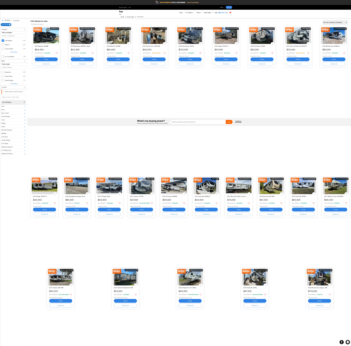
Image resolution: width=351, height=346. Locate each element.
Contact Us (46, 64)
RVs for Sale (130, 16)
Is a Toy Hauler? (9, 56)
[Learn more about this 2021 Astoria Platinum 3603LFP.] (298, 35)
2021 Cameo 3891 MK (56, 287)
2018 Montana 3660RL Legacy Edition (81, 46)
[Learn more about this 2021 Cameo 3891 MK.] (60, 277)
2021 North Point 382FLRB (151, 46)
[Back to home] (121, 13)
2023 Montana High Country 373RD (237, 196)
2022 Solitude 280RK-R (202, 196)
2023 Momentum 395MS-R (331, 46)
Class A (7, 44)
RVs (130, 7)
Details (46, 59)
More (198, 12)
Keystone (8, 72)
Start (229, 122)
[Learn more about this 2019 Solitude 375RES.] (262, 35)
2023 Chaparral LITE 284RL (187, 287)
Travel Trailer (9, 49)
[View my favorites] (230, 12)
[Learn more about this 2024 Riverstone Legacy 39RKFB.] (319, 277)
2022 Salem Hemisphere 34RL (123, 287)
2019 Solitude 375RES (257, 46)
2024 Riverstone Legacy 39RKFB (318, 287)
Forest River (8, 76)
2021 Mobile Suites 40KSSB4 (333, 196)
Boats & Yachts (123, 7)
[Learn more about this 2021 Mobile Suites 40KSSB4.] (336, 186)
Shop (181, 12)
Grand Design (9, 80)
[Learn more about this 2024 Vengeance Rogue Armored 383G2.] (77, 186)
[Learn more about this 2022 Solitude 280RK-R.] (206, 186)
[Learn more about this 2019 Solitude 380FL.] (255, 277)
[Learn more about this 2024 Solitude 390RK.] (303, 186)
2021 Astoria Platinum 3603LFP (296, 46)
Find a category (7, 32)
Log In (221, 7)
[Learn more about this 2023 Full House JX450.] (190, 35)
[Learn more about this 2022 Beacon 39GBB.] (46, 35)
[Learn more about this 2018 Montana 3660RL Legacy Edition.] (82, 35)
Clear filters (16, 20)
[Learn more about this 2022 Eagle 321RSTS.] (226, 35)
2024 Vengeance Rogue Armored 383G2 (75, 196)
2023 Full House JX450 (186, 46)
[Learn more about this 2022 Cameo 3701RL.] (141, 186)
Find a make (6, 64)
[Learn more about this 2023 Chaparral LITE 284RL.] (190, 277)
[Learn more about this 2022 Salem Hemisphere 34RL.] (125, 277)
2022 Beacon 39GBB (41, 46)
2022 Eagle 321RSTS (221, 46)
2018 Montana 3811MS (267, 196)
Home (122, 16)
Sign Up (229, 7)
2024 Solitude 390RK (299, 196)
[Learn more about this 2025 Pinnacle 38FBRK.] (174, 186)
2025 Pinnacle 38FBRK (169, 196)
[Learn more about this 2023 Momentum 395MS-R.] (334, 35)
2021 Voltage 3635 (104, 196)
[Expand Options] (57, 44)
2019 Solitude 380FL (250, 287)
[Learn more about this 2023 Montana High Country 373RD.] (238, 186)
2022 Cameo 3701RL (137, 196)
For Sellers (189, 12)
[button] (342, 342)
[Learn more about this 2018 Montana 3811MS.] (271, 186)
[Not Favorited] (56, 53)
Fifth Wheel (8, 40)
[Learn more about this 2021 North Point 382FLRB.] (154, 35)
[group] (6, 24)
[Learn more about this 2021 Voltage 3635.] (109, 186)
